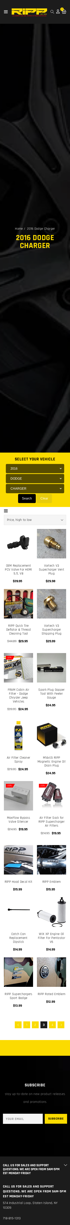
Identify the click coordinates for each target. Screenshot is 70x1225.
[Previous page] (18, 1024)
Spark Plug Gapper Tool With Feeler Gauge (51, 694)
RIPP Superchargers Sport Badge (18, 996)
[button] (6, 12)
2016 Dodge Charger (41, 229)
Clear (44, 498)
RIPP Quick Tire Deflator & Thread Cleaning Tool (18, 630)
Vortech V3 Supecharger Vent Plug (51, 570)
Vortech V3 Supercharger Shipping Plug (52, 630)
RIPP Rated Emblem (51, 994)
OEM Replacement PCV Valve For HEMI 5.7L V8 (18, 570)
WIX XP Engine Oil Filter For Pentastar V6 (51, 938)
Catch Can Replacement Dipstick (18, 938)
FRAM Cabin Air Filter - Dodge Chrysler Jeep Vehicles (18, 696)
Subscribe (56, 1119)
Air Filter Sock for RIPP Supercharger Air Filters (51, 822)
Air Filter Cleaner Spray (18, 760)
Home (19, 229)
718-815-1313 (12, 1218)
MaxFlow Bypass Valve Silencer (18, 820)
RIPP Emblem (51, 882)
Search (27, 498)
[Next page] (61, 1024)
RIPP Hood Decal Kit (18, 882)
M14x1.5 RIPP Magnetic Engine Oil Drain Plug (52, 762)
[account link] (58, 12)
